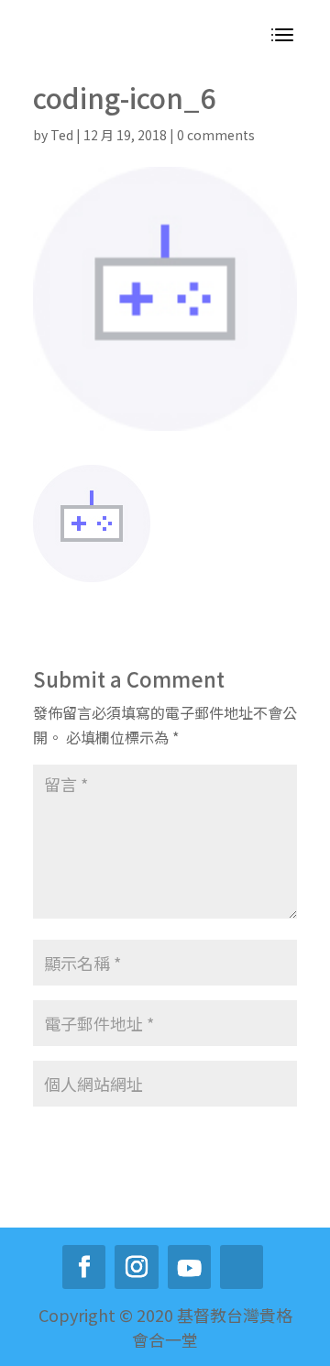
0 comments (216, 135)
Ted (61, 135)
